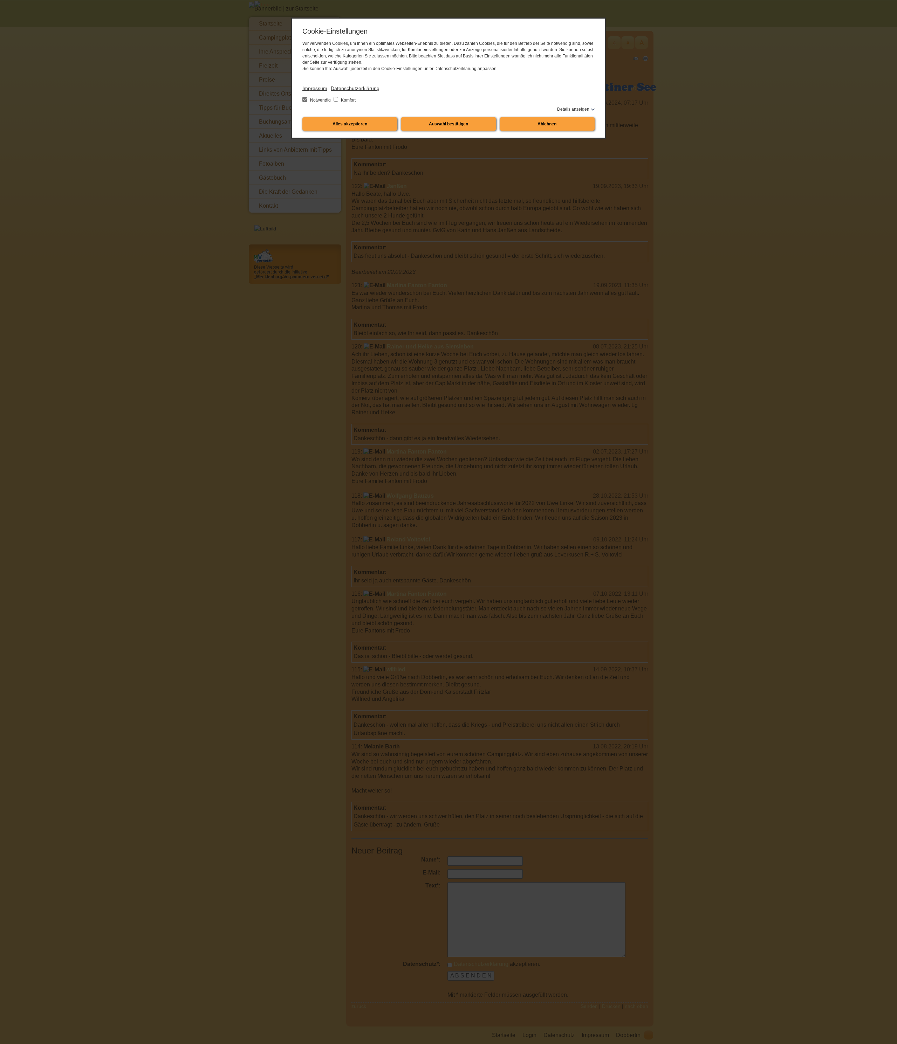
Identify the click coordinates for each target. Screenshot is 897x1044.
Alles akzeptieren (350, 124)
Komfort (348, 100)
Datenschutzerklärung (355, 88)
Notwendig (320, 100)
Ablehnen (546, 124)
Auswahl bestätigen (448, 124)
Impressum (314, 88)
